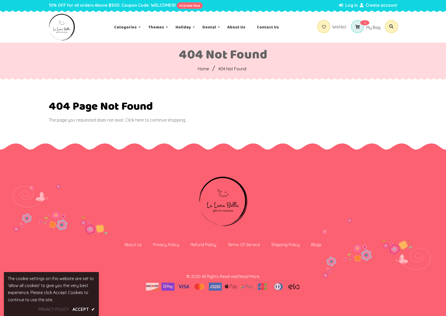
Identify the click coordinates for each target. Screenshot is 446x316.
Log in (351, 5)
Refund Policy (203, 244)
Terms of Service (244, 244)
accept (84, 309)
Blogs (316, 244)
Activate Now (189, 5)
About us (133, 244)
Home (203, 68)
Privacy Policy (166, 244)
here (139, 120)
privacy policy (53, 309)
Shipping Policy (285, 244)
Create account (381, 5)
